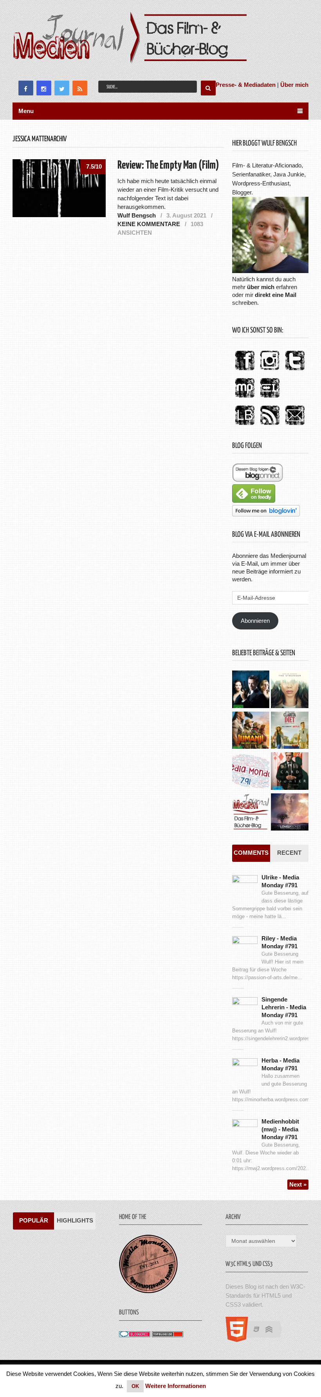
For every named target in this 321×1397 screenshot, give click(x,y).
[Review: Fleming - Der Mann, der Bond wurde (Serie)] (250, 690)
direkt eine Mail (275, 294)
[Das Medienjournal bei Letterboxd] (269, 398)
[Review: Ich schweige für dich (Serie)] (289, 690)
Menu (26, 111)
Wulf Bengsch (136, 215)
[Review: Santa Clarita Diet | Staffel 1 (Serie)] (289, 731)
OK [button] (135, 1386)
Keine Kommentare (148, 224)
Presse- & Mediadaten (246, 84)
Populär (33, 1220)
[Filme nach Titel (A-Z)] (250, 812)
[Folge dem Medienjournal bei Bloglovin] (266, 514)
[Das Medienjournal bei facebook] (244, 370)
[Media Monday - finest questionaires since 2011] (148, 1291)
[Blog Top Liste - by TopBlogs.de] (167, 1335)
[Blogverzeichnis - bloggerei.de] (134, 1335)
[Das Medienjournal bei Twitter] (294, 370)
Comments (251, 852)
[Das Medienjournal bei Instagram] (269, 370)
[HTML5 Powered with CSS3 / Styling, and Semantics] (257, 1339)
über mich (260, 287)
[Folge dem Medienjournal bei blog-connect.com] (257, 479)
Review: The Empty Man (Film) (168, 165)
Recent (289, 852)
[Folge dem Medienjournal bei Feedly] (253, 500)
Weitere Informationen (175, 1386)
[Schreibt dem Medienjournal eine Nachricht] (294, 425)
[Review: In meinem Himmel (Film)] (289, 812)
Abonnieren (255, 620)
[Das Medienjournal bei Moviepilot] (244, 398)
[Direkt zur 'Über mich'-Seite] (270, 271)
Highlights (75, 1220)
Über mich (294, 84)
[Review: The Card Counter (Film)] (289, 771)
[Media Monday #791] (250, 771)
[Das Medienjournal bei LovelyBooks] (244, 425)
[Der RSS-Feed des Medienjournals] (269, 425)
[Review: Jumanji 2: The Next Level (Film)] (250, 731)
